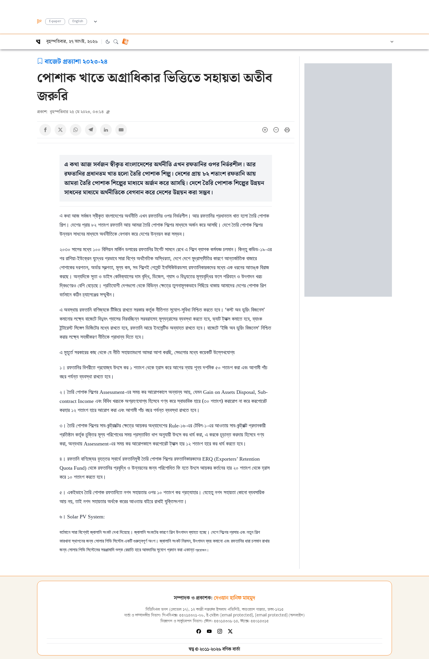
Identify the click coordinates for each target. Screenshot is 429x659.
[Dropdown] (95, 21)
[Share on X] (60, 130)
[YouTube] (209, 631)
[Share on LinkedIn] (106, 130)
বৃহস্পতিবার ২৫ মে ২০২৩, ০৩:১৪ (71, 111)
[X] (230, 631)
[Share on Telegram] (91, 130)
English (77, 21)
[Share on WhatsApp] (75, 130)
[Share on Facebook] (45, 130)
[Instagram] (219, 631)
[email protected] (237, 615)
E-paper (55, 21)
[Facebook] (198, 631)
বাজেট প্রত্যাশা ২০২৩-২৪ (76, 61)
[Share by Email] (121, 130)
